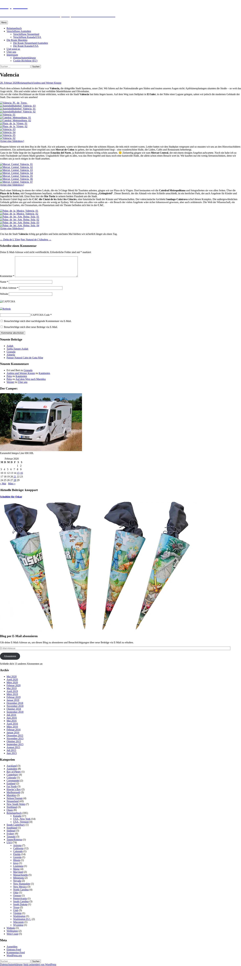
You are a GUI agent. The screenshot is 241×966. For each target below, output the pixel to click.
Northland (12, 807)
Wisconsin (18, 922)
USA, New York (21, 818)
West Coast (12, 933)
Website (4, 294)
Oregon (17, 895)
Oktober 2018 (14, 709)
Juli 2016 (11, 714)
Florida (16, 854)
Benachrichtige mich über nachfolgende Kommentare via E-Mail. (37, 321)
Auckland (12, 765)
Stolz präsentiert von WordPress (39, 964)
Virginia (17, 913)
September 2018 (15, 711)
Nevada (17, 880)
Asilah (10, 345)
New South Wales (16, 804)
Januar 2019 (13, 700)
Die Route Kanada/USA (26, 46)
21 (15, 476)
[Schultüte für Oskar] (98, 629)
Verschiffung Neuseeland (26, 34)
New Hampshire (21, 883)
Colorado (11, 777)
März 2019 (12, 694)
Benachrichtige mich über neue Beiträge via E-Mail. (31, 327)
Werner (10, 382)
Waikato (11, 928)
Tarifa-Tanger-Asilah (17, 348)
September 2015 (15, 744)
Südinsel (11, 830)
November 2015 (15, 738)
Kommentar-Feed (16, 952)
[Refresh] (5, 308)
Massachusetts (20, 874)
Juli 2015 (11, 750)
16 (21, 473)
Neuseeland (13, 801)
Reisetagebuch (14, 28)
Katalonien (44, 373)
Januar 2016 (13, 732)
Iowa (15, 863)
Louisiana (18, 866)
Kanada (17, 815)
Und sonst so (13, 48)
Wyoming (18, 925)
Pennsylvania (20, 898)
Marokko (11, 795)
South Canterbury (16, 824)
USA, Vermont (21, 821)
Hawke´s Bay (14, 789)
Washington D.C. (22, 919)
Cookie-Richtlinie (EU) (25, 60)
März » (11, 483)
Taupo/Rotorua (14, 839)
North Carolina (21, 889)
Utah (15, 910)
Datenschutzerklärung (24, 57)
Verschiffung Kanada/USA (27, 37)
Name (4, 281)
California (18, 848)
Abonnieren (10, 656)
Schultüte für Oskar (11, 496)
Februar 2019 (13, 697)
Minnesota (18, 877)
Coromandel (13, 780)
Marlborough (13, 792)
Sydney (10, 833)
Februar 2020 (13, 685)
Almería (11, 354)
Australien (12, 768)
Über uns (11, 51)
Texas (16, 907)
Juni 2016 (12, 717)
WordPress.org (14, 955)
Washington (19, 916)
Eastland (11, 783)
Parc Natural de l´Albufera (36, 239)
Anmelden (12, 946)
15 (18, 473)
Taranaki (11, 836)
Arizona (17, 845)
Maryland (18, 872)
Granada (11, 351)
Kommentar (7, 276)
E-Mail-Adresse (9, 287)
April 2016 (12, 723)
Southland (12, 827)
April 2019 (12, 691)
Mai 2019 (12, 688)
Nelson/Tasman (15, 798)
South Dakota (20, 904)
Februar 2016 (13, 729)
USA (9, 842)
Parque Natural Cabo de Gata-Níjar (25, 357)
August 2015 (13, 747)
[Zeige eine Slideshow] (12, 141)
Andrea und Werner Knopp (47, 82)
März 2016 (12, 726)
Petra (9, 376)
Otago (10, 810)
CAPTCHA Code (40, 314)
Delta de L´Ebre (10, 239)
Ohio (15, 892)
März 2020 (12, 682)
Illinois (16, 860)
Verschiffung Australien (19, 31)
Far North (12, 786)
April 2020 (12, 679)
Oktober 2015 (14, 741)
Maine (16, 869)
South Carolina (21, 901)
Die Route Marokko (17, 40)
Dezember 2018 (15, 703)
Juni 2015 (12, 753)
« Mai (3, 483)
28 (15, 480)
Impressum (12, 54)
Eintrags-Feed (14, 949)
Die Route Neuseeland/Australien (30, 43)
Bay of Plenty (14, 771)
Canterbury (12, 774)
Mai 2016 (12, 720)
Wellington (12, 930)
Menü (4, 22)
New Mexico (20, 886)
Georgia (17, 857)
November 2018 (15, 706)
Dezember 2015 (15, 735)
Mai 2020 (12, 676)
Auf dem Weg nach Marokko (30, 379)
